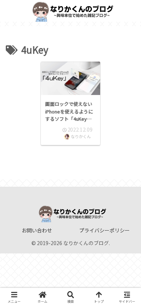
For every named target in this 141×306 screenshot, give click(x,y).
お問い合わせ (37, 230)
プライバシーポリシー (104, 230)
